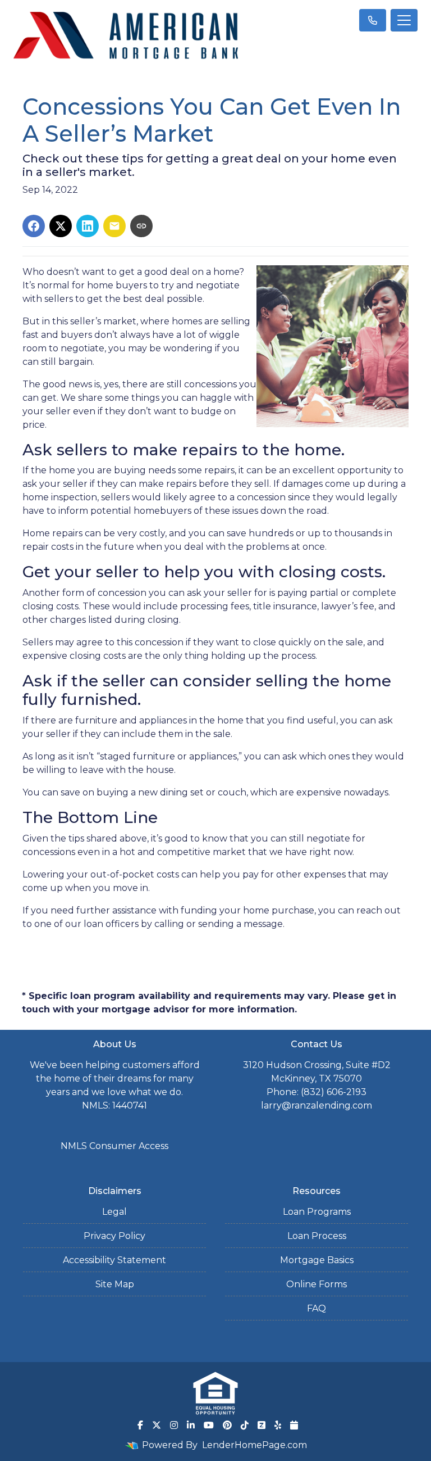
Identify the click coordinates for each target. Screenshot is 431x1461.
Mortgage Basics (317, 1260)
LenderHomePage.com (254, 1445)
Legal (114, 1211)
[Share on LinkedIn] (87, 226)
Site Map (114, 1284)
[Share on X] (60, 226)
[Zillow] (261, 1425)
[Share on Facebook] (33, 226)
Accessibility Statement (114, 1260)
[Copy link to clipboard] (141, 226)
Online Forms (316, 1284)
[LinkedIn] (191, 1425)
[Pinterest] (227, 1425)
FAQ (316, 1308)
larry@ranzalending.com (316, 1105)
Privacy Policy (114, 1236)
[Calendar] (294, 1425)
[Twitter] (156, 1425)
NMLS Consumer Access (114, 1146)
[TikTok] (245, 1425)
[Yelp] (277, 1425)
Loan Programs (317, 1211)
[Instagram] (174, 1425)
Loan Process (316, 1236)
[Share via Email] (114, 226)
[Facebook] (140, 1425)
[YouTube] (209, 1425)
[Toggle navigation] (404, 20)
